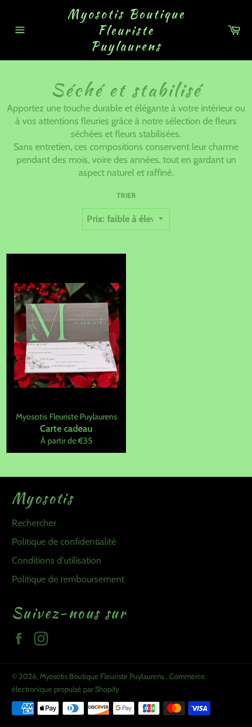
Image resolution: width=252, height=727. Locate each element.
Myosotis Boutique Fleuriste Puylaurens (126, 30)
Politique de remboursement (68, 579)
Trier (126, 195)
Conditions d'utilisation (56, 560)
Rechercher (34, 522)
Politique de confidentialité (64, 541)
